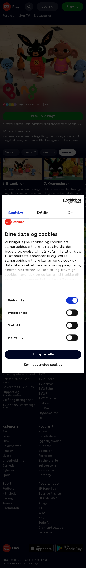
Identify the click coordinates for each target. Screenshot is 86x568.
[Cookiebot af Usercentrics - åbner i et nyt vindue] (63, 201)
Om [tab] (70, 212)
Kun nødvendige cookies (43, 365)
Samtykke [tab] (15, 212)
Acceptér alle (43, 354)
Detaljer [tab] (43, 212)
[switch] (72, 312)
